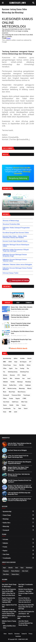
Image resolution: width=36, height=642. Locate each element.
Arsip (18, 302)
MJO (4, 388)
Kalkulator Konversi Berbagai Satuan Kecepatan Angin (15, 255)
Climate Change (7, 365)
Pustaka (11, 398)
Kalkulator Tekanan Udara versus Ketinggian (17, 264)
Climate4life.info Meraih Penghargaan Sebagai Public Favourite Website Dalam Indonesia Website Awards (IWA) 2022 (9, 613)
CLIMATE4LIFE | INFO (17, 2)
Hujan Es (5, 378)
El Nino (4, 368)
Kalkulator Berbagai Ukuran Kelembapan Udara (16, 245)
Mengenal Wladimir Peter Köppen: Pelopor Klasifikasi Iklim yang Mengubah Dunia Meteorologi (18, 468)
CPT (30, 362)
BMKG (4, 362)
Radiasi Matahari (15, 571)
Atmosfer (29, 358)
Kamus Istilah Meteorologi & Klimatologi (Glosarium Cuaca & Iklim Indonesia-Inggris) (18, 204)
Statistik (11, 405)
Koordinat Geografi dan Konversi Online (16, 232)
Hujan (22, 567)
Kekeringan (20, 382)
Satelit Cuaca (15, 402)
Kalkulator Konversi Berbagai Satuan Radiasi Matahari (17, 268)
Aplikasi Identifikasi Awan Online (9, 627)
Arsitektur (22, 358)
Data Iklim (21, 365)
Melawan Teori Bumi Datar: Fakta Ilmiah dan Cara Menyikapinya (19, 474)
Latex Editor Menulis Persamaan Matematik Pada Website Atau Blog (25, 623)
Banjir (15, 362)
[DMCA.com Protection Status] (18, 297)
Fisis (4, 372)
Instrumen (17, 378)
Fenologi (22, 368)
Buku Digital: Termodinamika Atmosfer (25, 585)
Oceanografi (6, 395)
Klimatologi (28, 382)
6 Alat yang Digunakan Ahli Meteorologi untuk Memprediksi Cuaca (19, 493)
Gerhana (5, 375)
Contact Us (24, 633)
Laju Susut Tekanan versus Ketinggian (17, 450)
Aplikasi (16, 358)
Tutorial (25, 408)
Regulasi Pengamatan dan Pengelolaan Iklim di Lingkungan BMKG (8, 600)
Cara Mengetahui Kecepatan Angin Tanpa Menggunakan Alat (21, 340)
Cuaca (15, 365)
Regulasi (18, 398)
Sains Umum (6, 402)
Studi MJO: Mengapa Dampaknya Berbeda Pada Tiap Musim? (19, 481)
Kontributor (18, 636)
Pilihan (4, 398)
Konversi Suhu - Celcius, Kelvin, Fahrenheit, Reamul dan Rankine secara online (21, 308)
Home (5, 633)
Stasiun (5, 405)
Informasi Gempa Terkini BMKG (24, 617)
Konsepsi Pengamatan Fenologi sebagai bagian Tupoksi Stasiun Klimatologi (21, 324)
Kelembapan (29, 567)
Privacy (30, 633)
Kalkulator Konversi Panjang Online (9, 622)
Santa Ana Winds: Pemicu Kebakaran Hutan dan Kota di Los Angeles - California (19, 444)
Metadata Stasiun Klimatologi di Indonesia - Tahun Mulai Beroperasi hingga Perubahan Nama (25, 592)
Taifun (17, 405)
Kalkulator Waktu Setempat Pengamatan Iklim (16, 228)
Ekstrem (28, 365)
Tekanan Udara (15, 574)
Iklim (11, 378)
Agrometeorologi (7, 358)
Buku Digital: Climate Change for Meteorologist (9, 585)
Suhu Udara (6, 574)
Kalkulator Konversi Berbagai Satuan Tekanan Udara (15, 260)
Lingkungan (28, 385)
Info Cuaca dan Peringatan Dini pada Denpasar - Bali (26, 612)
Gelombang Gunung (12, 372)
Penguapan (6, 571)
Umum (4, 412)
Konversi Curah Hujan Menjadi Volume (15, 241)
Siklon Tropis (24, 402)
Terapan (24, 405)
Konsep (5, 385)
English (10, 368)
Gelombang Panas (24, 372)
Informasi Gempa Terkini (10, 273)
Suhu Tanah (25, 571)
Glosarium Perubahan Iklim (11, 224)
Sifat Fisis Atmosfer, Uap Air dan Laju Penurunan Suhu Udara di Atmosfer (20, 316)
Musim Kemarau (22, 392)
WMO (10, 412)
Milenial (29, 388)
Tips (14, 408)
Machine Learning (12, 388)
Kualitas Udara (12, 385)
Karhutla (13, 382)
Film (28, 368)
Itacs (23, 378)
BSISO (10, 362)
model (15, 412)
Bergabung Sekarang (18, 178)
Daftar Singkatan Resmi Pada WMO (9, 606)
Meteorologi (22, 388)
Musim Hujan (12, 392)
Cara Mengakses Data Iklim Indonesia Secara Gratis (22, 332)
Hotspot (24, 375)
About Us (10, 633)
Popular (7, 302)
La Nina (21, 385)
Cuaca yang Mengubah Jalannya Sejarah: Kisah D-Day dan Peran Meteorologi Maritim (19, 499)
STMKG (24, 398)
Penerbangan (27, 395)
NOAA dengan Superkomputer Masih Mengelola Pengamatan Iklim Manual (19, 462)
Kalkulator (5, 382)
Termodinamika (7, 408)
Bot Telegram (23, 362)
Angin (4, 567)
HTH (19, 375)
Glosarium (12, 375)
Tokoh (19, 408)
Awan (16, 567)
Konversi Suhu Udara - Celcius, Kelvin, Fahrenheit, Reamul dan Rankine (15, 236)
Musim (4, 392)
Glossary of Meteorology (11, 220)
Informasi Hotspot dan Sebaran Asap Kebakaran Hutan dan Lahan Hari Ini (24, 600)
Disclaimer (17, 633)
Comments (29, 302)
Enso (16, 368)
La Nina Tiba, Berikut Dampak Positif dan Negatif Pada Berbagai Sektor (18, 456)
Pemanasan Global (16, 395)
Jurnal (28, 378)
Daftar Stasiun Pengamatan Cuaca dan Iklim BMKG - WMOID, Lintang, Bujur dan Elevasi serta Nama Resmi (9, 592)
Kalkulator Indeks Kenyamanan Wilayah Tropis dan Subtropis (16, 250)
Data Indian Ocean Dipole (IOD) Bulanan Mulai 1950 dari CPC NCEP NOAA (26, 607)
